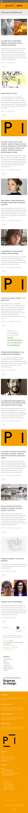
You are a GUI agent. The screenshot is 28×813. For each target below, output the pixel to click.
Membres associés (7, 666)
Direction (5, 662)
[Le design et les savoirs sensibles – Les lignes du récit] (14, 284)
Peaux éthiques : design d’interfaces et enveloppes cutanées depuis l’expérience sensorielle (13, 202)
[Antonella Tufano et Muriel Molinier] (14, 588)
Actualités (3, 62)
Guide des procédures (8, 786)
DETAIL (3, 66)
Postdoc (5, 670)
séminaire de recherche (7, 698)
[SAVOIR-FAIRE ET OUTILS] (14, 79)
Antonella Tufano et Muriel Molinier (11, 602)
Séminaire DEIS (18, 220)
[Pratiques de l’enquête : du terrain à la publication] (14, 545)
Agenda (5, 781)
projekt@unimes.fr (9, 769)
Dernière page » (19, 631)
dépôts (6, 645)
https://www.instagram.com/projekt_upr (10, 773)
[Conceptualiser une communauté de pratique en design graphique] (14, 237)
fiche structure (12, 645)
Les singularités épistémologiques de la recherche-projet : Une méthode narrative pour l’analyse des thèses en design (13, 403)
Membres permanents (8, 668)
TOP (14, 800)
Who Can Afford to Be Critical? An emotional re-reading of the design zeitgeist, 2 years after (11, 508)
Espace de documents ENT (9, 787)
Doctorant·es (6, 665)
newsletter (11, 647)
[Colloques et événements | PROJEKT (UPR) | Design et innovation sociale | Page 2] (14, 6)
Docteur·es (6, 663)
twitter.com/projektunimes (7, 774)
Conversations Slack (8, 782)
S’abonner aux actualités (9, 789)
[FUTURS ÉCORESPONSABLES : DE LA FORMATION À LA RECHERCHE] (14, 338)
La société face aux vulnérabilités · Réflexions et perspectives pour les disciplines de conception (11, 43)
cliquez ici (12, 649)
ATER (5, 660)
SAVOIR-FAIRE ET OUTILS (9, 93)
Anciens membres (7, 658)
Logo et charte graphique (9, 784)
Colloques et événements (10, 62)
